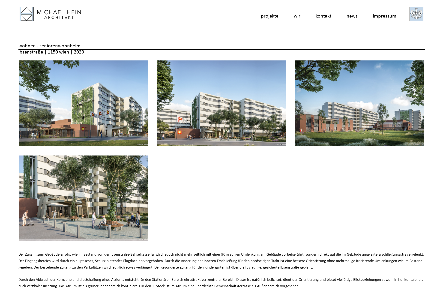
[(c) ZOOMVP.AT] (84, 103)
